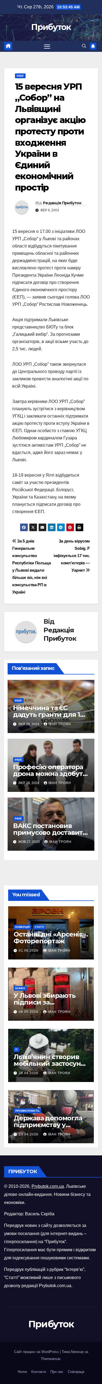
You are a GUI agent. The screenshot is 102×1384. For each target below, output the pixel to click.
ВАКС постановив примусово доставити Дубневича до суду (50, 832)
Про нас (56, 1372)
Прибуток (51, 27)
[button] (84, 46)
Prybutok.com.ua (48, 1186)
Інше (20, 75)
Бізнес (20, 988)
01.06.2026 (29, 950)
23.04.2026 (29, 1134)
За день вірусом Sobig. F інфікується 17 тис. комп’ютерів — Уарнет (72, 555)
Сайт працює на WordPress (37, 1352)
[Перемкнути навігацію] (47, 46)
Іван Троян (59, 724)
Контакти (38, 1372)
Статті (39, 926)
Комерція (22, 926)
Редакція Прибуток (62, 203)
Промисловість (27, 1110)
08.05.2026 (29, 1012)
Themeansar (50, 1359)
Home (22, 1372)
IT (16, 1049)
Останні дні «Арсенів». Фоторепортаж (51, 937)
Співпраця (76, 1372)
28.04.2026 (29, 1073)
